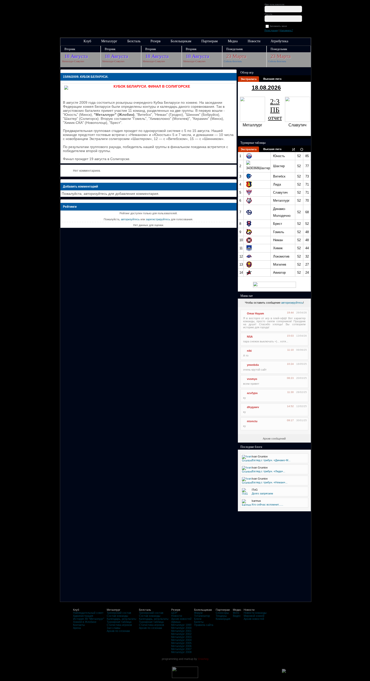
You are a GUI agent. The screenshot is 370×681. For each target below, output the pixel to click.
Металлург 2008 (181, 652)
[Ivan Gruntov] (247, 460)
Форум (198, 612)
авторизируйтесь (292, 302)
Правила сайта (203, 624)
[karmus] (246, 504)
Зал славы (113, 627)
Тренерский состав (119, 612)
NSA (250, 336)
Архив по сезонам (118, 630)
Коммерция (223, 618)
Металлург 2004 (181, 639)
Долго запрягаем (262, 493)
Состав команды (117, 615)
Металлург (109, 41)
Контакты (79, 624)
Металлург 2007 (181, 649)
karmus (256, 500)
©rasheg (203, 658)
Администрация (83, 615)
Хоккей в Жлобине (84, 621)
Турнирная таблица (119, 621)
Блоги (197, 618)
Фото (236, 612)
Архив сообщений (274, 438)
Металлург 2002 (181, 633)
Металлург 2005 (181, 642)
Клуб (87, 41)
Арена (77, 627)
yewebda (253, 364)
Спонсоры (222, 612)
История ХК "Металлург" (88, 618)
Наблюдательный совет (88, 612)
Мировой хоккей (254, 615)
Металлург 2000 (181, 627)
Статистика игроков (119, 624)
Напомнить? (286, 30)
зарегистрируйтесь (158, 219)
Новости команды (255, 612)
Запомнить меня (279, 26)
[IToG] (245, 493)
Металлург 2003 (181, 636)
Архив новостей (181, 618)
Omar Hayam (255, 313)
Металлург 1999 (181, 624)
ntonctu (252, 421)
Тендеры (221, 615)
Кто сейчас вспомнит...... (267, 504)
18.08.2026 (266, 87)
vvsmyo (252, 378)
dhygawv (253, 407)
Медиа (233, 41)
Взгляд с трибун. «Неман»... (269, 482)
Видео (237, 615)
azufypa (252, 393)
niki (249, 350)
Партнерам (209, 41)
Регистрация (271, 30)
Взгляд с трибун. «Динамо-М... (271, 460)
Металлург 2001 (181, 630)
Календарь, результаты (121, 618)
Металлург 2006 (181, 646)
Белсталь (133, 41)
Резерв (156, 41)
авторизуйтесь (130, 219)
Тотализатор (202, 615)
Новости (254, 41)
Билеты (199, 621)
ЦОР (174, 612)
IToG (255, 489)
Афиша (175, 621)
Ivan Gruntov (260, 456)
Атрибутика (279, 41)
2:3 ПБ (275, 109)
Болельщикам (181, 41)
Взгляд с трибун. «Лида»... (268, 471)
